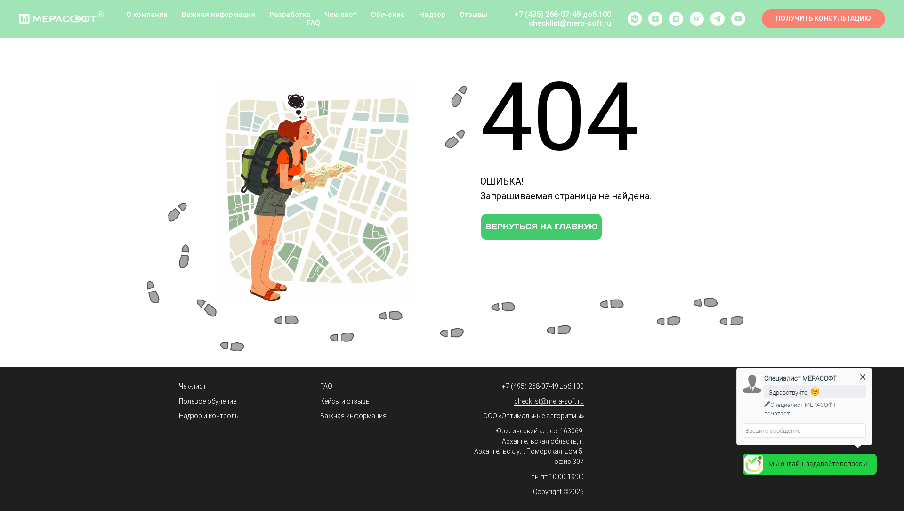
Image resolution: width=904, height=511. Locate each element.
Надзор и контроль (209, 416)
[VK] (635, 19)
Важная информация (218, 14)
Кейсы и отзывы (345, 401)
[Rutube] (697, 19)
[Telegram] (717, 19)
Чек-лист (341, 14)
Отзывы (473, 14)
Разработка (290, 14)
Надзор (432, 14)
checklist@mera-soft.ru (549, 401)
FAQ (313, 23)
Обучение (388, 14)
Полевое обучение (207, 401)
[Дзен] (655, 19)
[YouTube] (738, 19)
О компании (147, 14)
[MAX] (676, 19)
